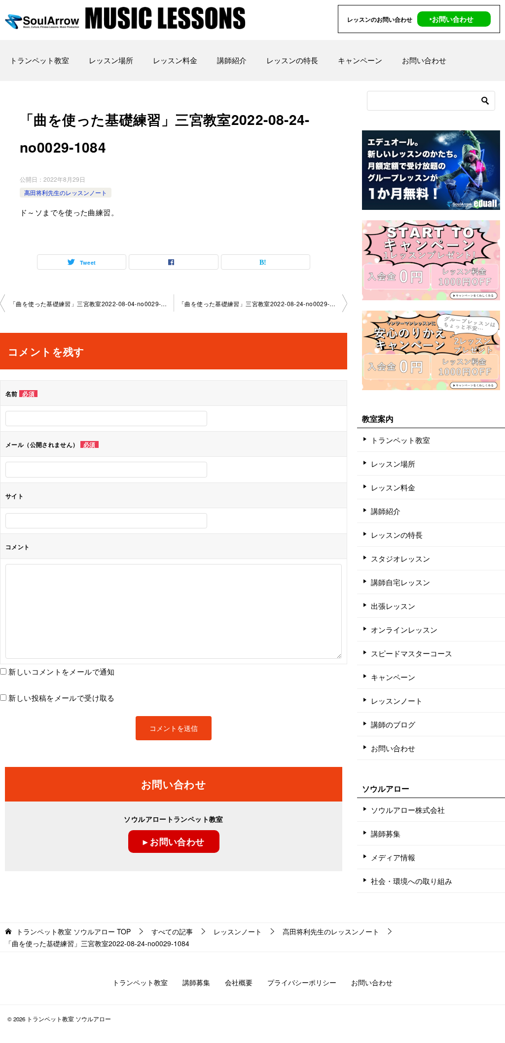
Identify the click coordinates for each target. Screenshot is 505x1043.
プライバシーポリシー (301, 982)
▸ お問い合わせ (174, 841)
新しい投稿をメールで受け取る (61, 697)
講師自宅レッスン (400, 582)
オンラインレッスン (404, 629)
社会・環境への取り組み (411, 881)
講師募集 (385, 833)
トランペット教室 (39, 60)
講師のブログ (393, 724)
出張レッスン (393, 606)
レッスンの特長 (292, 60)
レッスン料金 (175, 60)
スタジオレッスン (400, 558)
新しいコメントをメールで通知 (61, 671)
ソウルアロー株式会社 (408, 809)
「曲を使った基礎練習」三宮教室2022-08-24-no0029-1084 (261, 303)
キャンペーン (360, 60)
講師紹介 (232, 60)
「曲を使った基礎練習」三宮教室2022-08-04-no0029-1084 (92, 303)
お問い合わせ (424, 60)
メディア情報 (393, 857)
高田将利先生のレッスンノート (65, 192)
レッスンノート (397, 700)
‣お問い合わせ (451, 19)
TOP (73, 931)
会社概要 (238, 982)
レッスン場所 (111, 60)
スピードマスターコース (411, 653)
